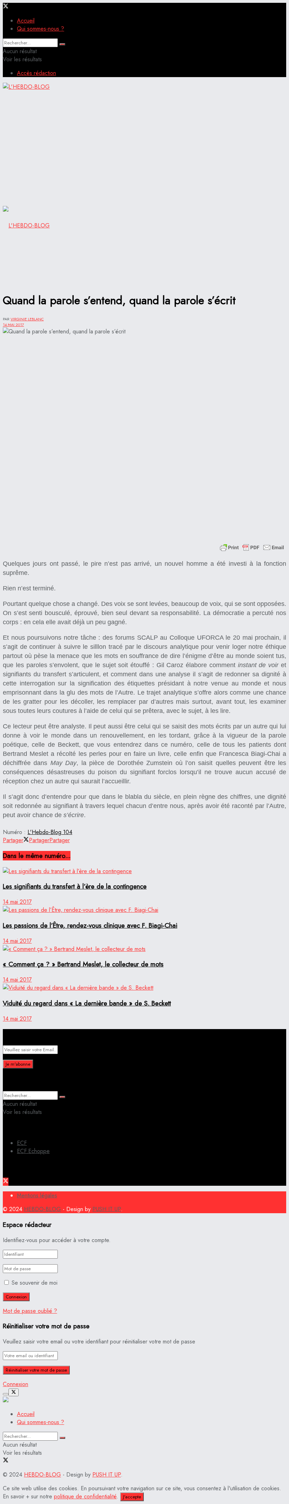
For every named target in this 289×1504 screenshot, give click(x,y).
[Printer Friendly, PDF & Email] (252, 547)
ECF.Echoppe (33, 1151)
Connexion (15, 1384)
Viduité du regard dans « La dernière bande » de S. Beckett (87, 1003)
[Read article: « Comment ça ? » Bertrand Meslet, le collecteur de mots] (144, 949)
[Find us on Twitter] (5, 7)
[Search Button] (62, 44)
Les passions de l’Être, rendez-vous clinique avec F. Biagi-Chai (90, 925)
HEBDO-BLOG (42, 1209)
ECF (22, 1143)
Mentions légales (37, 1195)
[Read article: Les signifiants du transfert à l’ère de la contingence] (144, 871)
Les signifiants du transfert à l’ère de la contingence (75, 886)
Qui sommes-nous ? (40, 29)
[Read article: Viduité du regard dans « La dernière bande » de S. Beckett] (144, 988)
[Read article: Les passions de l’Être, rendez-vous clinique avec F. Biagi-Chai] (144, 910)
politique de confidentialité (85, 1496)
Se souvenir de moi (34, 1283)
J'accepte (132, 1496)
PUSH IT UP (106, 1209)
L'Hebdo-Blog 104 (49, 832)
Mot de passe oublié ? (30, 1311)
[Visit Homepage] (26, 78)
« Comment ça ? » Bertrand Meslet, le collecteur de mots (83, 964)
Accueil (26, 21)
